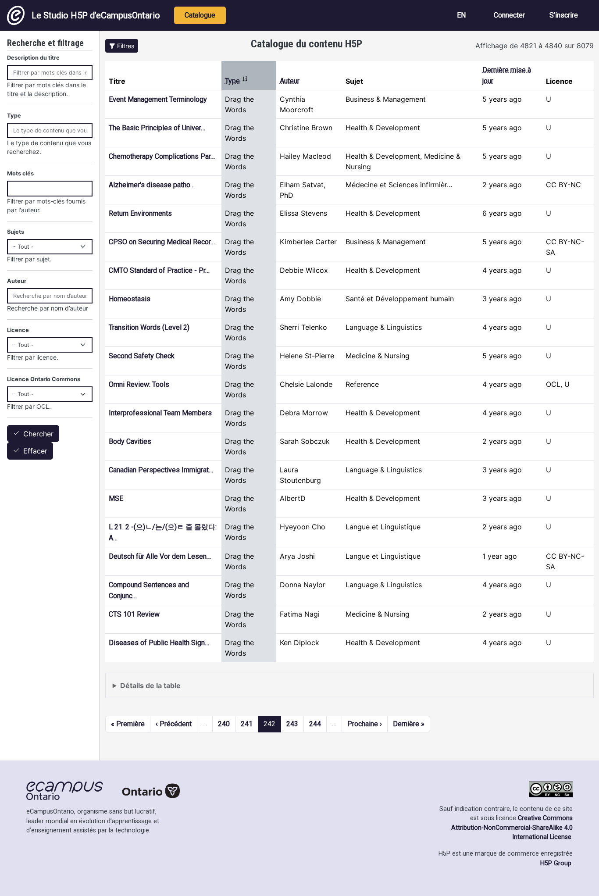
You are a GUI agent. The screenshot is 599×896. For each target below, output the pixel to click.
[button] (121, 46)
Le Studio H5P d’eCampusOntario (96, 15)
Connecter (509, 15)
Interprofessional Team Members (160, 413)
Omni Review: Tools (139, 384)
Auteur (290, 81)
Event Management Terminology (158, 99)
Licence (18, 330)
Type (236, 81)
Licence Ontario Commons (43, 379)
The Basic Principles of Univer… (157, 128)
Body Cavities (130, 441)
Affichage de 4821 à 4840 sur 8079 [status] (534, 45)
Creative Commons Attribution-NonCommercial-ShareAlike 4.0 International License (512, 827)
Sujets (15, 231)
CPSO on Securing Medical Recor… (162, 242)
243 (292, 724)
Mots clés (20, 173)
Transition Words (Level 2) (149, 327)
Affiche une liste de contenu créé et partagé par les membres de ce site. (230, 689)
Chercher (38, 433)
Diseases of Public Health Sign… (159, 643)
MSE (116, 498)
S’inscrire (563, 15)
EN (461, 15)
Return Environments (140, 213)
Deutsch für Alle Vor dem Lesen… (160, 556)
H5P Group (555, 863)
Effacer (35, 451)
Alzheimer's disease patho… (152, 185)
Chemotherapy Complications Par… (162, 156)
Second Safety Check (142, 356)
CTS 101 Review (134, 614)
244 (315, 724)
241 (247, 724)
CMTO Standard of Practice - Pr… (159, 270)
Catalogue (200, 15)
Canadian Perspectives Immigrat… (161, 470)
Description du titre (33, 57)
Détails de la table (150, 685)
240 (224, 724)
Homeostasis (129, 299)
